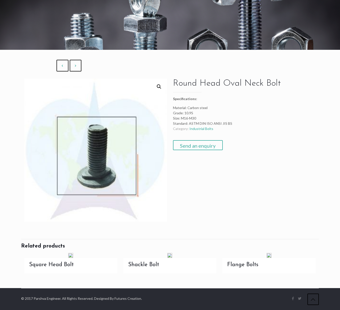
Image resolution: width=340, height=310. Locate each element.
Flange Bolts (242, 265)
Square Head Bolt (51, 265)
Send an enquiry (198, 146)
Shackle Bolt (143, 265)
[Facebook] (293, 298)
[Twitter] (299, 298)
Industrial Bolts (201, 128)
